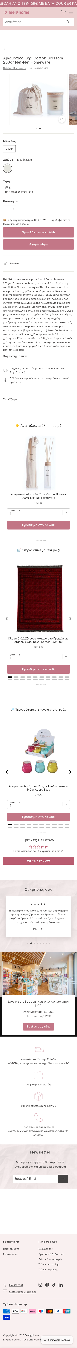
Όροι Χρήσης (45, 1248)
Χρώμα (17, 159)
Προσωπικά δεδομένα (51, 1254)
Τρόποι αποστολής (48, 1264)
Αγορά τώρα (38, 244)
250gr (9, 148)
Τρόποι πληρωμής (48, 1269)
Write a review (38, 861)
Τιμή (6, 181)
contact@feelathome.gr (22, 1291)
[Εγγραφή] (63, 1179)
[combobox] (38, 22)
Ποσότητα (10, 201)
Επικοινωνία (10, 1254)
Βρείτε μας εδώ (38, 1026)
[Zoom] (61, 119)
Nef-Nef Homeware (14, 68)
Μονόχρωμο (7, 168)
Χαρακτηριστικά (15, 356)
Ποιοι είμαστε (11, 1248)
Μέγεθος (9, 141)
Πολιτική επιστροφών (50, 1259)
